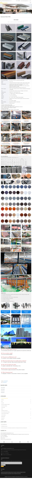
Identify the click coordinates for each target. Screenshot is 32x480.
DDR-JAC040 (4, 382)
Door (2, 401)
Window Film (3, 416)
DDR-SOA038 (3, 387)
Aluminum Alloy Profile (4, 398)
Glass (12, 473)
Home (4, 442)
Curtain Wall (3, 407)
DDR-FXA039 (3, 389)
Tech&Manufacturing (4, 426)
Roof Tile (2, 419)
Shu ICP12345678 (25, 476)
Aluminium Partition (4, 473)
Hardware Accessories (4, 410)
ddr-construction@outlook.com (24, 0)
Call (12, 442)
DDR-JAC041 (2, 392)
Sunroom (15, 472)
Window (2, 399)
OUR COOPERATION (4, 424)
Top (28, 442)
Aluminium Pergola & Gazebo (5, 404)
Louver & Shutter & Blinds (5, 413)
